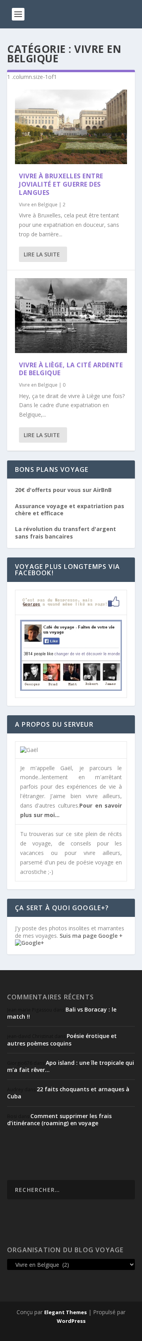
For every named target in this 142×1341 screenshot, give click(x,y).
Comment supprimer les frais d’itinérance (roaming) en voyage (59, 1119)
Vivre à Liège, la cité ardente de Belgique (71, 369)
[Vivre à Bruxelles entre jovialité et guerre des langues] (71, 127)
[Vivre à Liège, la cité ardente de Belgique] (71, 315)
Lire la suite (42, 254)
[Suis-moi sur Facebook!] (71, 688)
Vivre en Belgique (38, 204)
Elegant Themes (65, 1312)
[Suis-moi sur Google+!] (29, 942)
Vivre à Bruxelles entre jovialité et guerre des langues (61, 184)
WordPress (71, 1320)
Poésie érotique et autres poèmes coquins (62, 1039)
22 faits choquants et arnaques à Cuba (68, 1092)
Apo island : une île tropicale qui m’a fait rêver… (70, 1066)
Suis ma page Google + (91, 935)
